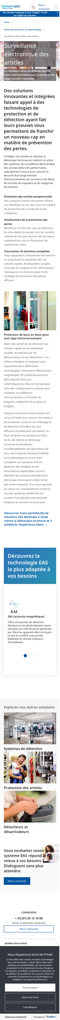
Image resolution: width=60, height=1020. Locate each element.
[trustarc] (51, 1017)
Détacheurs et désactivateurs (16, 829)
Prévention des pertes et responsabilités (23, 29)
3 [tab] (35, 655)
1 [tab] (25, 655)
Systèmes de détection (23, 748)
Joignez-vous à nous (16, 943)
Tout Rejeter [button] (30, 1007)
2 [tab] (30, 655)
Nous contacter (44, 7)
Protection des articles (23, 787)
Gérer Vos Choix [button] (30, 997)
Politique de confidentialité (15, 1017)
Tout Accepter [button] (30, 987)
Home (6, 22)
